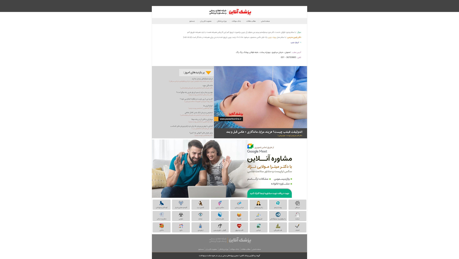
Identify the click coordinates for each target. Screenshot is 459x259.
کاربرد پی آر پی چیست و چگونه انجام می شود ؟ (196, 99)
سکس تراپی (220, 207)
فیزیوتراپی (258, 218)
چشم (200, 218)
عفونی (181, 218)
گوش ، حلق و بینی (220, 230)
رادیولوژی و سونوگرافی (278, 218)
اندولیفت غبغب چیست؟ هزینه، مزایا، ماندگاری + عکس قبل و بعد (264, 132)
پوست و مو (278, 207)
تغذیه (239, 218)
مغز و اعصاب (220, 218)
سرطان (297, 207)
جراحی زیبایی (239, 207)
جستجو (192, 21)
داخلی (162, 230)
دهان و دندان (161, 218)
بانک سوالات (236, 21)
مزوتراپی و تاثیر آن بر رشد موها (202, 119)
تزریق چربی (295, 42)
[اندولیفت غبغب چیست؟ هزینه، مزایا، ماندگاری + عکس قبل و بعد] (260, 97)
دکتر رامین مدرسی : (293, 37)
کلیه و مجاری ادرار (181, 207)
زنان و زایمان (258, 207)
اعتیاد (297, 230)
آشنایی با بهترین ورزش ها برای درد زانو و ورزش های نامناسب (191, 126)
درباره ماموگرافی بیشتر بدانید (202, 78)
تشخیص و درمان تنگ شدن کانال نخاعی (199, 112)
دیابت (297, 218)
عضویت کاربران (206, 21)
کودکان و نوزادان (161, 207)
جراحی (258, 230)
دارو (181, 230)
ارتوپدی (200, 230)
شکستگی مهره (208, 85)
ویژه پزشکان (221, 21)
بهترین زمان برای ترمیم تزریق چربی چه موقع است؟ (194, 92)
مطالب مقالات (251, 21)
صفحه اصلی (265, 21)
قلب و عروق (239, 230)
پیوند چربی (272, 37)
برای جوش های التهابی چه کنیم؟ (201, 132)
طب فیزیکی (278, 230)
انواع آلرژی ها (208, 105)
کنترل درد (200, 207)
